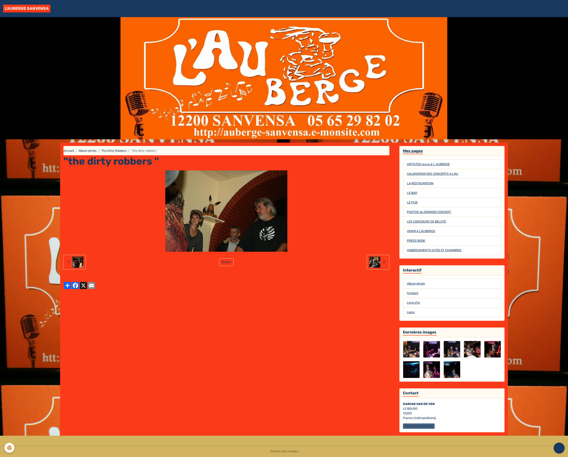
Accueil (488, 8)
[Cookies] (9, 448)
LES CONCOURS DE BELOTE (426, 222)
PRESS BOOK (416, 241)
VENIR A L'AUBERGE (421, 231)
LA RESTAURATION (420, 183)
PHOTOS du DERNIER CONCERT (429, 212)
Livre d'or (504, 8)
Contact (543, 8)
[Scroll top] (559, 448)
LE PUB (412, 202)
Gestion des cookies (284, 451)
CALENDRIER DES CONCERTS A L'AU (432, 174)
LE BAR (412, 193)
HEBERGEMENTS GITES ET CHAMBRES (434, 250)
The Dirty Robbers (114, 151)
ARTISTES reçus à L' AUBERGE (428, 164)
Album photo (524, 8)
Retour (226, 262)
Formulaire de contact (419, 426)
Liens (410, 312)
